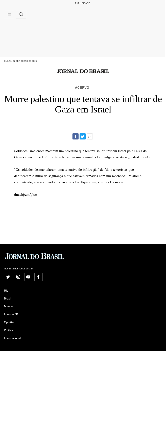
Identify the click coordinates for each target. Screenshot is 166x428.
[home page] (83, 71)
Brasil (7, 298)
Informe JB (11, 314)
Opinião (9, 322)
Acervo (82, 87)
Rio (6, 290)
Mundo (8, 306)
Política (8, 330)
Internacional (12, 338)
